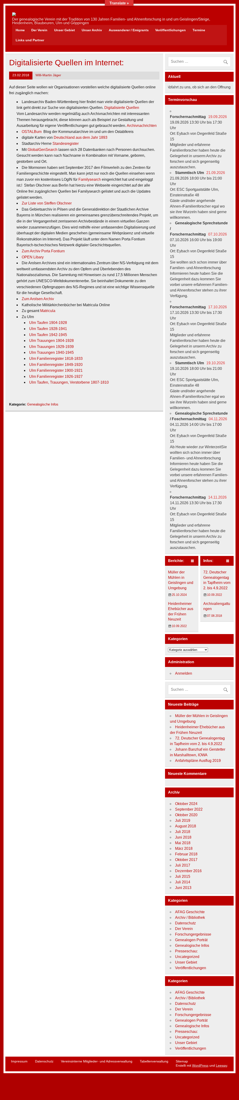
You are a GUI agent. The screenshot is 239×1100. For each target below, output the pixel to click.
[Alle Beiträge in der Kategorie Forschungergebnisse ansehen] (192, 561)
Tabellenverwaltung (154, 1061)
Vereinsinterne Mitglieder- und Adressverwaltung (96, 1061)
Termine (199, 30)
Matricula (47, 311)
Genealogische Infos (42, 404)
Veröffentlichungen (170, 30)
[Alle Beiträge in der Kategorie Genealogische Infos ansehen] (228, 561)
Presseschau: (186, 951)
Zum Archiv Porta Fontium (43, 251)
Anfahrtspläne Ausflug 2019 (198, 761)
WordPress (200, 1065)
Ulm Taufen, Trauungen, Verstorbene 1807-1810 (69, 382)
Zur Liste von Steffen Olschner (47, 203)
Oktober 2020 (186, 815)
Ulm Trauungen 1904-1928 (51, 341)
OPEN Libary (33, 257)
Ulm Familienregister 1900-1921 (56, 370)
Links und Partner (30, 40)
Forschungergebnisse (193, 934)
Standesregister (66, 144)
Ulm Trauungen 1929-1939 (51, 347)
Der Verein (39, 30)
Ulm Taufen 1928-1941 (48, 329)
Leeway (221, 1065)
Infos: (208, 561)
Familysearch (89, 179)
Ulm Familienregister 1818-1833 (56, 359)
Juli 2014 (182, 882)
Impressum (19, 1061)
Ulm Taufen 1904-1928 (48, 323)
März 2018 (184, 848)
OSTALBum (32, 132)
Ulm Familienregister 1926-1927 (56, 376)
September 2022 (189, 809)
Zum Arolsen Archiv (38, 299)
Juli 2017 (182, 865)
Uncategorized (187, 957)
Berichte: (176, 561)
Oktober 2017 (186, 860)
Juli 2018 (182, 832)
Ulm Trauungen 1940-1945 (51, 352)
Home (20, 30)
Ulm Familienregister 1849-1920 (56, 365)
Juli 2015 (182, 876)
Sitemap (182, 1061)
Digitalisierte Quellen (121, 108)
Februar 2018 (186, 854)
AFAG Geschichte (190, 912)
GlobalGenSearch (42, 150)
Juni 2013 (183, 888)
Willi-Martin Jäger (48, 75)
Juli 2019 (182, 820)
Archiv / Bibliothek (190, 918)
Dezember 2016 (188, 871)
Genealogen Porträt (191, 940)
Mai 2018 (182, 843)
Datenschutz (185, 923)
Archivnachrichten (142, 126)
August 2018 (185, 826)
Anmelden (183, 673)
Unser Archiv (92, 30)
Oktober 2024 (186, 804)
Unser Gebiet (64, 30)
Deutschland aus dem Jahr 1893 (80, 137)
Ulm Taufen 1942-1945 (48, 335)
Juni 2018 (183, 837)
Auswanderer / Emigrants (129, 30)
